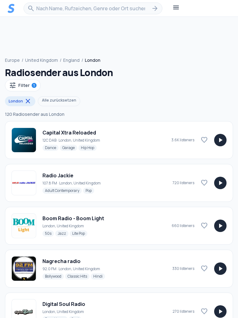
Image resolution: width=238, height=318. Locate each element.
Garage (69, 147)
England (71, 60)
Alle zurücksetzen (59, 100)
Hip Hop (89, 147)
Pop (90, 190)
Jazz (63, 233)
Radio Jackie (57, 175)
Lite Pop (79, 233)
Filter (22, 85)
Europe (12, 60)
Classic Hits (79, 276)
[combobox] (93, 8)
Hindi (99, 276)
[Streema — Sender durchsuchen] (11, 8)
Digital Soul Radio (63, 304)
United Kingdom (41, 60)
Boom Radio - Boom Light (73, 218)
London (20, 101)
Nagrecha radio (61, 261)
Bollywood (54, 276)
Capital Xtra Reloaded (69, 132)
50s (49, 233)
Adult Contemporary (63, 190)
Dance (52, 147)
